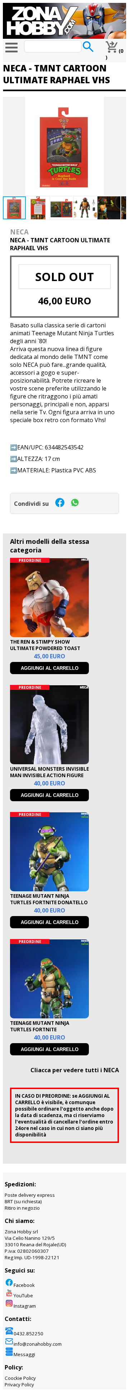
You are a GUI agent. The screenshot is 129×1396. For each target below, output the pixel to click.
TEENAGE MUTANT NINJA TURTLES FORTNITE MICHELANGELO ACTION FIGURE (48, 1029)
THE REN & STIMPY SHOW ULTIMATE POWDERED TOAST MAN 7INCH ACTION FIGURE (45, 648)
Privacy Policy (19, 1384)
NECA (19, 231)
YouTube (23, 1295)
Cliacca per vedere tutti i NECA (74, 1070)
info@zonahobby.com (38, 1344)
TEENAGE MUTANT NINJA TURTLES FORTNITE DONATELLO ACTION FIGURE (49, 902)
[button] (119, 103)
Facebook (24, 1285)
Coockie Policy (20, 1378)
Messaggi (24, 1354)
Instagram (25, 1306)
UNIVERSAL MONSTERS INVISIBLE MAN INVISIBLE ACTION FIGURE (49, 772)
